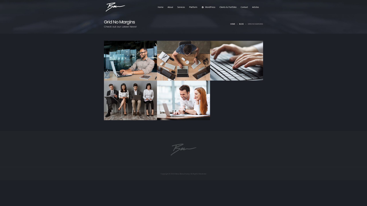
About (170, 7)
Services (181, 7)
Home (160, 7)
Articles (255, 7)
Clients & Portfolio (228, 7)
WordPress (210, 7)
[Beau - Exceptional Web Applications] (115, 7)
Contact (244, 7)
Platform (193, 7)
